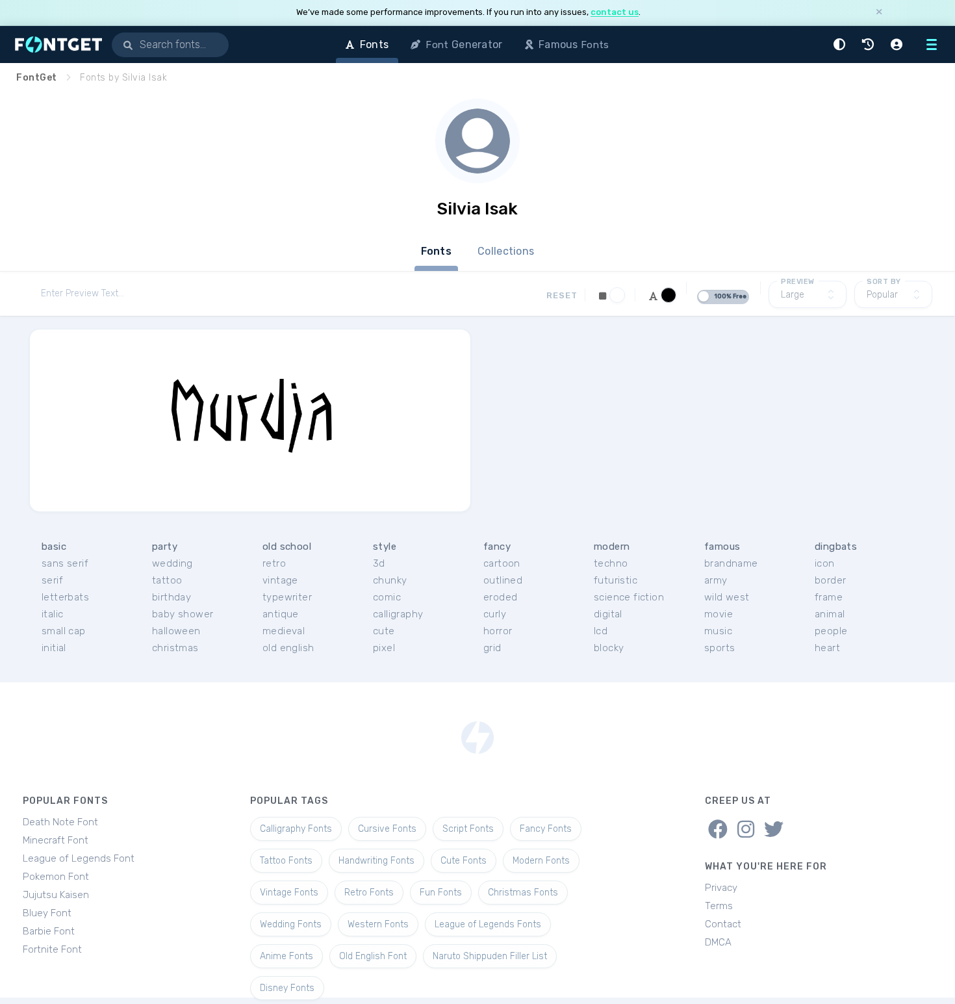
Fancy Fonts (546, 828)
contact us (615, 12)
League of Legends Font (78, 858)
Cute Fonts (463, 860)
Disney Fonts (287, 988)
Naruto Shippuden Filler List (490, 956)
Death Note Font (60, 822)
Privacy (721, 888)
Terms (719, 906)
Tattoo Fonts (286, 860)
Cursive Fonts (387, 828)
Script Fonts (468, 828)
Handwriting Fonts (376, 860)
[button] (841, 44)
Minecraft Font (55, 840)
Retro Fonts (369, 892)
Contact (723, 924)
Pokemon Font (56, 876)
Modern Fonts (541, 860)
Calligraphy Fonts (296, 828)
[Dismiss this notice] (879, 12)
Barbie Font (49, 931)
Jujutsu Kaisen (56, 895)
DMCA (718, 942)
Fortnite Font (52, 949)
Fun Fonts (441, 892)
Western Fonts (378, 924)
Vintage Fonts (289, 892)
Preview (798, 281)
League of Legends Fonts (488, 924)
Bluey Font (47, 913)
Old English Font (373, 956)
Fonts (436, 251)
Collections (506, 251)
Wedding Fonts (291, 924)
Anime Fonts (286, 956)
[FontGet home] (56, 44)
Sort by (884, 281)
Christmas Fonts (523, 892)
